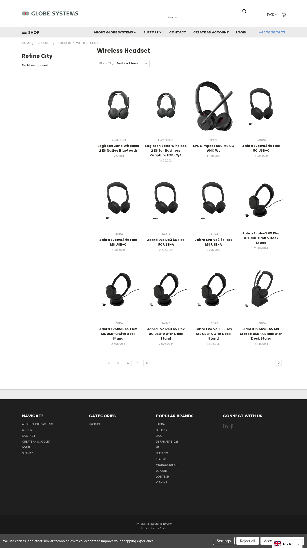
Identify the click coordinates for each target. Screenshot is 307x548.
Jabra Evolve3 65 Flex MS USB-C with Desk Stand (118, 334)
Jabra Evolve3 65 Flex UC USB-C (261, 148)
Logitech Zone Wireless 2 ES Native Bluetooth (118, 148)
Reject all (247, 540)
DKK (270, 14)
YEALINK (161, 459)
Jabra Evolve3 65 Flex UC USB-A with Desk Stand (166, 334)
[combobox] (287, 543)
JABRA (160, 424)
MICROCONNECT (167, 465)
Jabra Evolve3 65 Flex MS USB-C (118, 242)
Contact (177, 32)
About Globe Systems (113, 32)
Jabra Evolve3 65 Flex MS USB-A (213, 242)
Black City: (106, 63)
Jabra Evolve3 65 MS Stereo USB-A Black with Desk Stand (261, 334)
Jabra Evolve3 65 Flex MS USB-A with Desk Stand (213, 334)
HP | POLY (161, 430)
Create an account (211, 32)
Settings (224, 540)
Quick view (118, 105)
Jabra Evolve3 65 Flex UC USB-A (166, 242)
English (288, 543)
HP (157, 447)
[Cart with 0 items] (284, 14)
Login (241, 32)
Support (151, 32)
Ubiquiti (161, 471)
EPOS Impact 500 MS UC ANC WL (213, 148)
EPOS (159, 436)
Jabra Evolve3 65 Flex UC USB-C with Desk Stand (261, 238)
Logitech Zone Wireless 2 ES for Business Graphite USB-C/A (166, 150)
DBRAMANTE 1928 (167, 441)
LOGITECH (162, 476)
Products (96, 424)
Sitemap (27, 453)
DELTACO (162, 453)
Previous (295, 533)
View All (161, 482)
